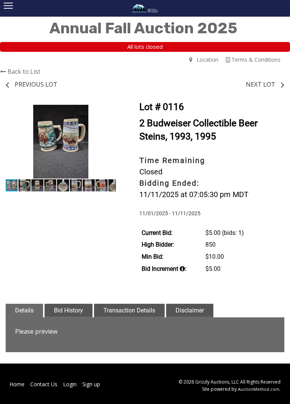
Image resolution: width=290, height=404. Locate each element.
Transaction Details (129, 310)
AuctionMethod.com (258, 389)
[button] (109, 112)
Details (24, 310)
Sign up (91, 384)
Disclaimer (190, 310)
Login (70, 384)
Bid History (68, 310)
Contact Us (43, 384)
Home (17, 384)
